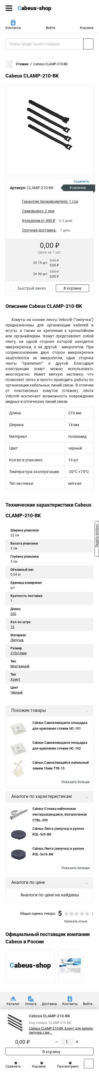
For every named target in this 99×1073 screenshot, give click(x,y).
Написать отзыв (75, 921)
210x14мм (18, 653)
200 (13, 614)
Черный (16, 692)
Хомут (15, 679)
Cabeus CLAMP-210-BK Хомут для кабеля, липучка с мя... (61, 1031)
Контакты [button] (13, 28)
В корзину (73, 288)
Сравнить (13, 1066)
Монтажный (19, 666)
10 (12, 627)
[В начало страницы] (89, 1063)
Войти (50, 28)
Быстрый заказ (32, 288)
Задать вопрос (97, 536)
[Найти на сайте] (88, 43)
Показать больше (75, 782)
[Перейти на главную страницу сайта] (41, 8)
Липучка (17, 640)
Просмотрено (67, 1066)
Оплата (31, 1004)
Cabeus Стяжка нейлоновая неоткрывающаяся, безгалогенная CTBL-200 (59, 814)
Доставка (49, 1004)
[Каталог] (9, 8)
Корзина (87, 28)
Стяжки (22, 64)
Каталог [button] (13, 1004)
